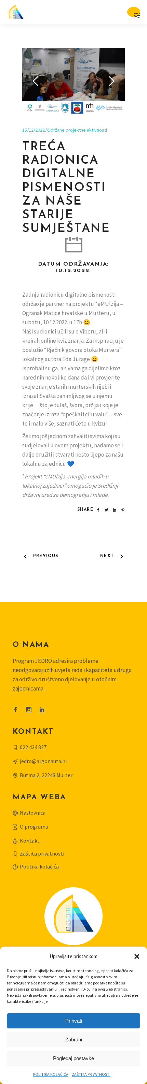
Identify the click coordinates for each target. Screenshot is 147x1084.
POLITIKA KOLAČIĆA (50, 1074)
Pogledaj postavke (73, 1058)
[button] (136, 956)
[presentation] (35, 81)
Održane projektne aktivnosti (77, 130)
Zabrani (73, 1039)
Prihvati (73, 1021)
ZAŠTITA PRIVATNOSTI (91, 1074)
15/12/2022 (33, 130)
